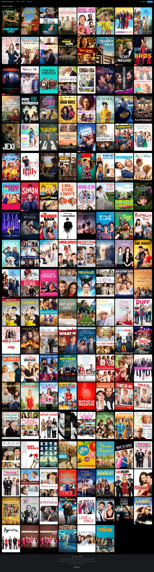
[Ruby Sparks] (30, 454)
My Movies (29, 1)
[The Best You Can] (49, 21)
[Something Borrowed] (86, 538)
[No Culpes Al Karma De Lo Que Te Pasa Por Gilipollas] (105, 225)
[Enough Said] (11, 396)
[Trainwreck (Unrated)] (11, 312)
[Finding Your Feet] (11, 196)
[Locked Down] (124, 79)
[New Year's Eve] (11, 510)
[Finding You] (86, 79)
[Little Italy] (30, 166)
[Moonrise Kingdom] (105, 454)
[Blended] (11, 368)
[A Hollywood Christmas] (86, 50)
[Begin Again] (124, 340)
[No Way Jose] (68, 312)
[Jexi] (11, 137)
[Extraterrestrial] (49, 454)
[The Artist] (30, 510)
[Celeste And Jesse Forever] (11, 454)
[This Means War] (124, 482)
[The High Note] (68, 109)
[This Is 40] (124, 396)
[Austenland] (49, 396)
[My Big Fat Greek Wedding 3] (143, 21)
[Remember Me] (143, 79)
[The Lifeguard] (30, 396)
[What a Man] (49, 425)
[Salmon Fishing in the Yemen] (86, 482)
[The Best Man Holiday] (105, 368)
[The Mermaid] (86, 282)
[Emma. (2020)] (105, 109)
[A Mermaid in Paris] (124, 109)
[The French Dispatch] (49, 79)
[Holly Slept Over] (86, 109)
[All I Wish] (143, 166)
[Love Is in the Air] (86, 368)
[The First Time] (86, 425)
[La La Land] (11, 225)
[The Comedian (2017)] (68, 225)
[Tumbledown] (68, 282)
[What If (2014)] (68, 340)
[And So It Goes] (105, 340)
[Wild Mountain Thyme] (11, 109)
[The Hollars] (30, 253)
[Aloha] (86, 312)
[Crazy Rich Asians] (86, 166)
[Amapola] (30, 340)
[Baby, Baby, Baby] (143, 225)
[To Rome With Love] (49, 482)
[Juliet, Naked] (68, 166)
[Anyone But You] (105, 21)
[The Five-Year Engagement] (11, 482)
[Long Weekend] (105, 79)
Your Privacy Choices (81, 561)
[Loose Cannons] (86, 454)
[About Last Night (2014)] (49, 368)
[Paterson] (30, 225)
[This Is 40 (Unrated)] (143, 396)
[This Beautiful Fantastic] (143, 196)
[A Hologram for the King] (105, 253)
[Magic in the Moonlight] (86, 340)
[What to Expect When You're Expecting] (124, 454)
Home (18, 1)
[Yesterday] (49, 137)
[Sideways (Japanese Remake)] (124, 196)
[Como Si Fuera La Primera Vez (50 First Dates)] (30, 137)
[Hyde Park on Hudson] (11, 425)
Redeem (23, 1)
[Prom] (105, 538)
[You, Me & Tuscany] (30, 21)
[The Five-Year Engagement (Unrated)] (143, 454)
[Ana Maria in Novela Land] (124, 312)
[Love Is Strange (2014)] (49, 340)
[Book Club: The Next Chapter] (30, 50)
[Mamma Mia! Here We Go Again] (105, 166)
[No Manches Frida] (124, 225)
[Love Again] (49, 50)
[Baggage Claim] (143, 368)
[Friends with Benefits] (105, 510)
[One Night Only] (11, 21)
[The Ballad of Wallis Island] (68, 21)
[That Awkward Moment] (68, 368)
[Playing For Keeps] (30, 425)
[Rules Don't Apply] (86, 225)
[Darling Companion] (30, 482)
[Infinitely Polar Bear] (49, 312)
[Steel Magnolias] (105, 425)
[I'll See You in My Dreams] (105, 312)
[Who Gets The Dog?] (11, 253)
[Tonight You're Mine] (68, 510)
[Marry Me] (30, 79)
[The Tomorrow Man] (68, 137)
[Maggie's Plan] (86, 253)
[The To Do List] (68, 396)
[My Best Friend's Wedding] (49, 253)
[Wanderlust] (105, 482)
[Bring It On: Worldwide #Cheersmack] (86, 196)
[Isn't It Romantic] (11, 166)
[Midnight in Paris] (68, 538)
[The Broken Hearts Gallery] (49, 109)
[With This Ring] (11, 340)
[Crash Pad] (49, 196)
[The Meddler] (124, 253)
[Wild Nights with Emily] (105, 137)
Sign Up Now (150, 1)
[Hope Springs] (143, 425)
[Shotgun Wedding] (86, 396)
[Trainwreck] (30, 312)
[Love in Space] (86, 510)
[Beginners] (11, 538)
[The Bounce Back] (49, 225)
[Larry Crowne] (143, 510)
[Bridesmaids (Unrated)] (49, 538)
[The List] (11, 50)
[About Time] (124, 368)
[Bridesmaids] (30, 538)
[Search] (140, 2)
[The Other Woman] (30, 368)
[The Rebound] (143, 482)
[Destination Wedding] (49, 166)
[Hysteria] (49, 510)
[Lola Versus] (68, 454)
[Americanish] (124, 21)
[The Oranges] (124, 425)
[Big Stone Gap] (124, 282)
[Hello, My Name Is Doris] (30, 282)
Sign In (143, 1)
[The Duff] (143, 312)
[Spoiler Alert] (105, 50)
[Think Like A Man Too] (143, 340)
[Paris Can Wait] (105, 196)
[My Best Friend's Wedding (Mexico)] (143, 137)
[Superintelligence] (30, 109)
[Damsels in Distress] (68, 482)
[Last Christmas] (143, 109)
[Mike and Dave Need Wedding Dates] (68, 253)
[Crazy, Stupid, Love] (124, 510)
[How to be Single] (49, 282)
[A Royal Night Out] (105, 282)
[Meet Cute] (68, 50)
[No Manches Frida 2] (124, 137)
